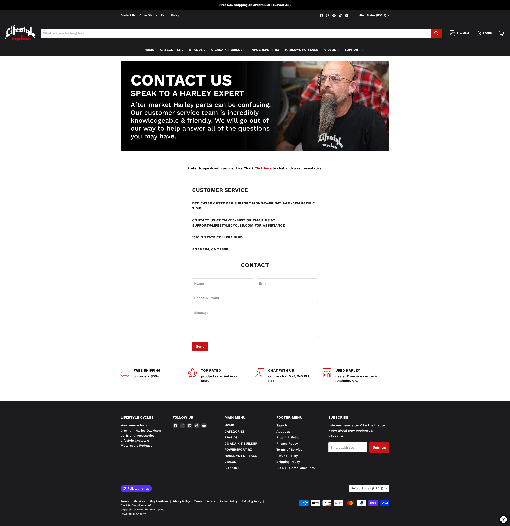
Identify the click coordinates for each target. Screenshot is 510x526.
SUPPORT (353, 50)
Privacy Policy (287, 443)
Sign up (379, 447)
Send (200, 346)
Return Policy (170, 15)
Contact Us (128, 15)
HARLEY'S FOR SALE (301, 50)
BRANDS (196, 50)
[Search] (436, 33)
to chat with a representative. (289, 168)
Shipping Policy (288, 462)
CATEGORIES (171, 50)
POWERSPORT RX (265, 50)
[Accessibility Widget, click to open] (503, 519)
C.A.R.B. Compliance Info (295, 468)
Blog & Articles (287, 437)
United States (371, 15)
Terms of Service (289, 449)
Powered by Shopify (133, 513)
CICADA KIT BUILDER (228, 50)
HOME (149, 50)
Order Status (148, 15)
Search (281, 425)
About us (283, 431)
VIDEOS (330, 50)
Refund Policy (287, 456)
